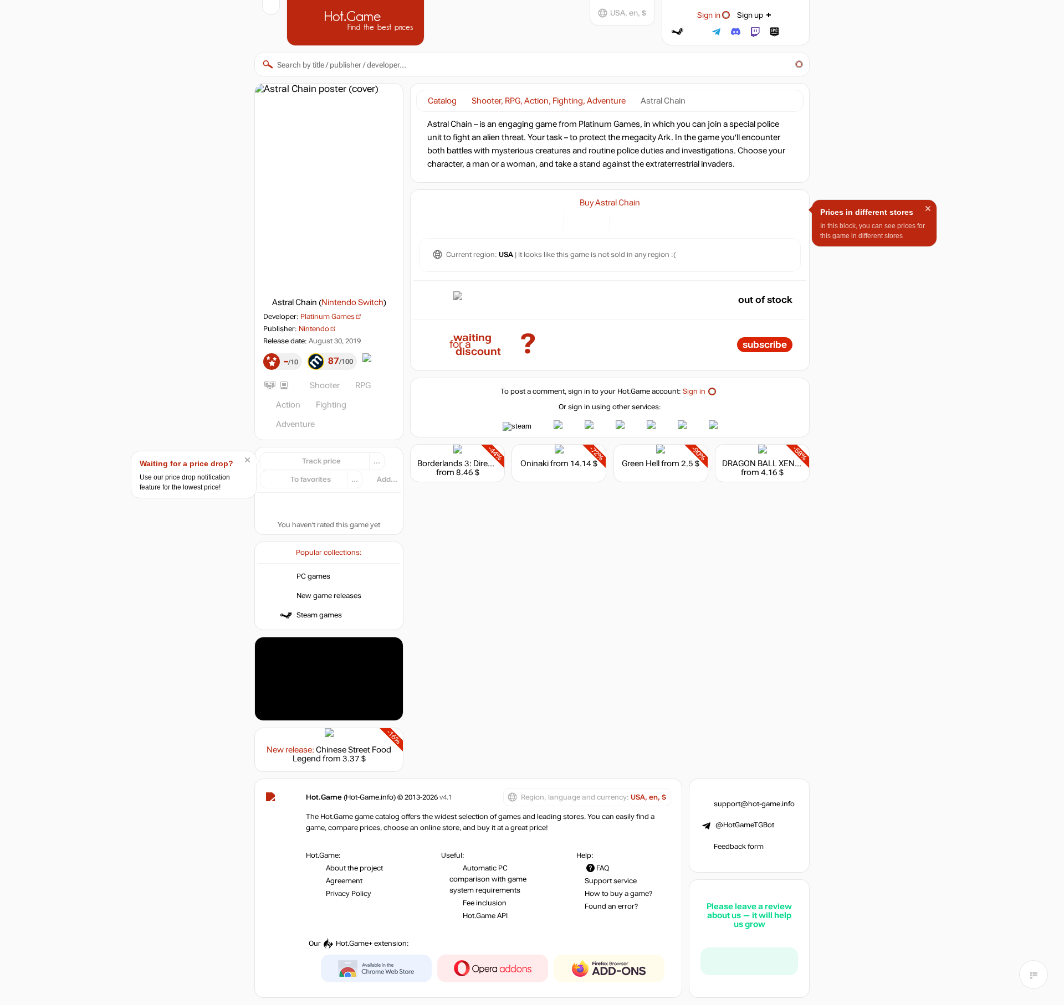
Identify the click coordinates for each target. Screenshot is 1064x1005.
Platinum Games (327, 317)
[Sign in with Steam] (677, 32)
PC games (313, 576)
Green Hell (640, 463)
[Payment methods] (549, 220)
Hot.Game (357, 21)
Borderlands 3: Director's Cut (470, 463)
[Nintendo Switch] (625, 220)
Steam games (319, 615)
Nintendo (314, 329)
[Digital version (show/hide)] (579, 220)
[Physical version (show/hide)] (595, 220)
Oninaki (534, 463)
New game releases (329, 596)
